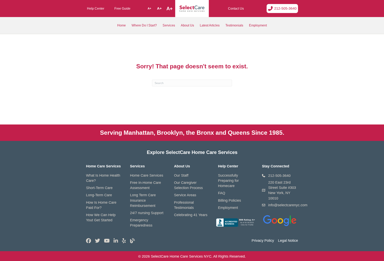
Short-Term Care (99, 188)
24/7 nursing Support (146, 213)
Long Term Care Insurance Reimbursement (143, 200)
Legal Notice (288, 241)
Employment (258, 25)
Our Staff (181, 175)
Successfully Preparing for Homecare (228, 180)
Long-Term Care (99, 195)
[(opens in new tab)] (280, 220)
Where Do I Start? (144, 25)
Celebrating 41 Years (190, 215)
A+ (149, 8)
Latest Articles (210, 25)
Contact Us (236, 8)
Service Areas (185, 195)
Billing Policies (229, 200)
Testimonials (234, 25)
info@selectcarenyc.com (287, 205)
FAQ (221, 193)
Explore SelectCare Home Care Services (192, 152)
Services (169, 25)
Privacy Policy (263, 241)
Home (121, 25)
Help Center (95, 8)
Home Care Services (146, 175)
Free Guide (122, 8)
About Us (187, 25)
